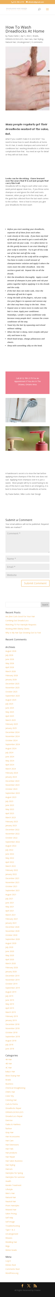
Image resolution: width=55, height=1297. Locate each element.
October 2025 (11, 691)
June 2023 (9, 805)
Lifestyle (9, 1189)
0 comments (37, 42)
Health (8, 1181)
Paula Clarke (13, 36)
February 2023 (11, 821)
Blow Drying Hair (12, 1075)
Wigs (7, 1246)
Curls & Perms (11, 1104)
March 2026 (10, 671)
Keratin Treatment (13, 1185)
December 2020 (12, 927)
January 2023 (11, 825)
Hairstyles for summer (15, 1177)
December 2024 (12, 732)
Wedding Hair (11, 1242)
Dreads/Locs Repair (14, 1116)
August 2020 (10, 943)
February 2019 (11, 1016)
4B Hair (8, 1063)
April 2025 (9, 716)
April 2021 (9, 910)
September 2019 (12, 988)
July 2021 (9, 898)
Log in (8, 1261)
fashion (8, 1128)
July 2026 (9, 655)
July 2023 (9, 801)
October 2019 (11, 983)
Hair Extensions (12, 1144)
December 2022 (12, 829)
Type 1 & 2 (10, 1230)
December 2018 (12, 1024)
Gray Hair (9, 1132)
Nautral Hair (10, 1201)
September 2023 (12, 793)
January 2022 (11, 874)
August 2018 (10, 1040)
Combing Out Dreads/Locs (17, 620)
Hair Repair (10, 1157)
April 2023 (9, 813)
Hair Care (28, 39)
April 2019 (9, 1008)
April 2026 (9, 667)
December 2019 (12, 975)
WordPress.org (11, 1273)
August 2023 (10, 797)
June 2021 (9, 902)
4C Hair (8, 1067)
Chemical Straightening (15, 1088)
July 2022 (9, 850)
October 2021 (11, 886)
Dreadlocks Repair (13, 1108)
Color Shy (9, 1096)
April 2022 (9, 862)
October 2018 (11, 1032)
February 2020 (11, 967)
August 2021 (10, 894)
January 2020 (11, 971)
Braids (35, 36)
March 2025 (10, 720)
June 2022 (9, 854)
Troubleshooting (12, 1226)
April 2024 (9, 764)
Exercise (9, 1120)
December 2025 (12, 683)
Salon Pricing (11, 1213)
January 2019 (11, 1020)
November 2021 (12, 882)
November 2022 (12, 833)
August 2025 (10, 700)
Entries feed (10, 1265)
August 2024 (10, 748)
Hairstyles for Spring (14, 1173)
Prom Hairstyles (12, 1205)
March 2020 (10, 963)
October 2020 (11, 935)
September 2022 (12, 842)
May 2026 (9, 663)
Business (9, 1084)
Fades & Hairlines (13, 1124)
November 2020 (12, 931)
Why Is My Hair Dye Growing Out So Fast (23, 632)
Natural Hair (10, 42)
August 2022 (10, 846)
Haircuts (9, 1169)
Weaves (8, 1238)
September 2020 (12, 939)
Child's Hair (10, 1092)
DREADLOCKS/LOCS (14, 39)
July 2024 (9, 752)
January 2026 (11, 679)
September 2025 (12, 695)
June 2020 (9, 951)
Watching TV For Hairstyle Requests (20, 624)
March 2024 (10, 768)
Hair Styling (38, 39)
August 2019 (10, 992)
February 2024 (11, 773)
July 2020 (9, 947)
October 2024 (11, 740)
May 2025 (9, 712)
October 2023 (11, 789)
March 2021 (10, 915)
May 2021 (9, 906)
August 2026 (10, 651)
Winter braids (11, 1250)
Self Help (9, 1217)
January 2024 (11, 777)
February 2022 (11, 870)
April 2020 (9, 959)
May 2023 (9, 809)
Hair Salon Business (14, 1161)
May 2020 (9, 955)
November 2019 (12, 979)
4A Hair (8, 1059)
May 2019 (9, 1004)
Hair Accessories (12, 1136)
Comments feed (12, 1269)
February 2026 (11, 675)
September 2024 (12, 744)
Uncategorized (23, 42)
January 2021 (11, 923)
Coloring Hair (11, 1100)
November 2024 (12, 736)
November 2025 (12, 687)
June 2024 (9, 756)
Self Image (10, 1221)
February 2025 (11, 724)
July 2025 (9, 704)
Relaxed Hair (10, 1209)
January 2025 (11, 728)
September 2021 (12, 890)
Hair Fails (9, 1148)
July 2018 (9, 1044)
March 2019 (10, 1012)
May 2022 (9, 858)
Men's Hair (10, 1193)
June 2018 (9, 1048)
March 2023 (10, 817)
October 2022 (11, 837)
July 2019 (9, 996)
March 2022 (10, 866)
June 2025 (9, 708)
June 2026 (9, 659)
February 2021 (11, 919)
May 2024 (9, 760)
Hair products (11, 1152)
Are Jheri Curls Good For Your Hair (20, 616)
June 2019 (9, 1000)
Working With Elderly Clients (17, 628)
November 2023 (12, 785)
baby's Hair (10, 1071)
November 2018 (12, 1028)
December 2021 (12, 878)
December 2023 (12, 781)
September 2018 (12, 1036)
